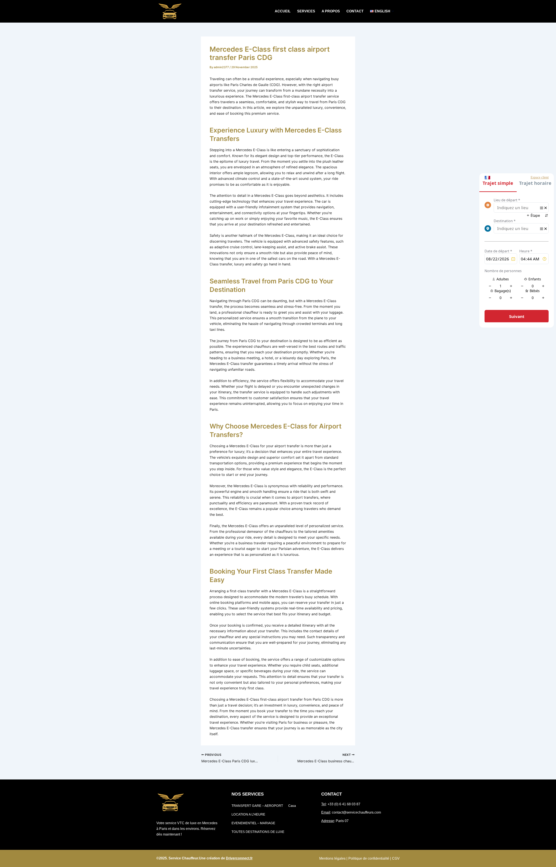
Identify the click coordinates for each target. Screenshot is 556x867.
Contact (355, 11)
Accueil (283, 11)
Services (306, 11)
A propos (331, 11)
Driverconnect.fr (239, 858)
